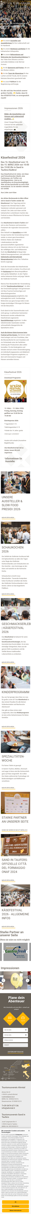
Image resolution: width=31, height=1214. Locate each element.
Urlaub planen (25, 3)
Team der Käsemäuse (16, 73)
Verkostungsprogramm (9, 296)
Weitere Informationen (15, 1210)
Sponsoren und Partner (16, 68)
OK (15, 1202)
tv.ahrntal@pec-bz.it (8, 1097)
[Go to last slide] (3, 952)
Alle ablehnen (15, 1206)
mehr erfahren (12, 946)
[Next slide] (27, 952)
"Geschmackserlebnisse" (15, 286)
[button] (29, 1130)
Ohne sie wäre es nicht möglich (14, 830)
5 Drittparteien (18, 1134)
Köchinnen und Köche (18, 49)
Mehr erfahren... (8, 518)
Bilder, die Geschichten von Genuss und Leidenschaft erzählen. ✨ (14, 116)
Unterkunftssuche (15, 1052)
